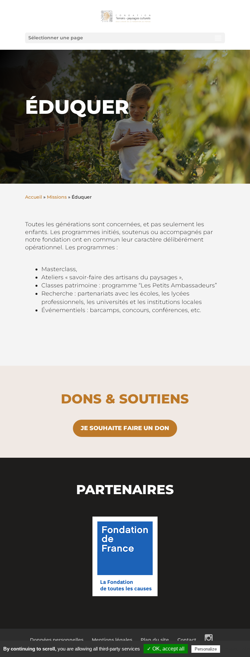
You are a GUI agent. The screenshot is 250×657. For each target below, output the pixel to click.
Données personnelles (56, 640)
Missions (57, 197)
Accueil (33, 197)
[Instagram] (209, 640)
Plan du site (155, 640)
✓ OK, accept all (166, 648)
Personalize (206, 649)
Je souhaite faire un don (125, 428)
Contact (186, 640)
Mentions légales (112, 640)
